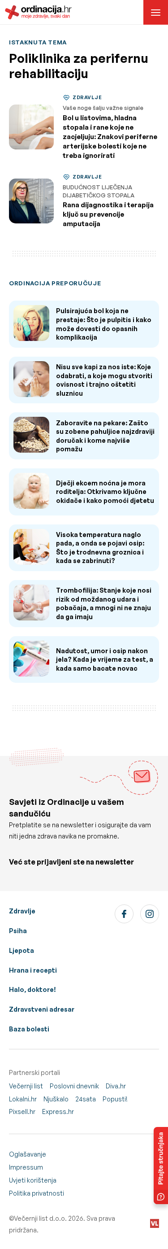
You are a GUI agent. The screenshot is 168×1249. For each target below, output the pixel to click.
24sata (85, 1099)
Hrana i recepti (33, 970)
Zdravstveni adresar (41, 1009)
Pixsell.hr (22, 1111)
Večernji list (26, 1086)
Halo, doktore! (32, 989)
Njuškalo (56, 1099)
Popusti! (115, 1099)
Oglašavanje (27, 1154)
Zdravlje (22, 911)
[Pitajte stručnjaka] (161, 1165)
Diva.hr (116, 1086)
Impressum (26, 1167)
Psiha (18, 931)
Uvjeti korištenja (32, 1180)
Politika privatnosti (36, 1193)
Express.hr (58, 1111)
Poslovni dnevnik (74, 1086)
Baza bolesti (29, 1029)
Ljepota (21, 950)
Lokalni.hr (23, 1099)
